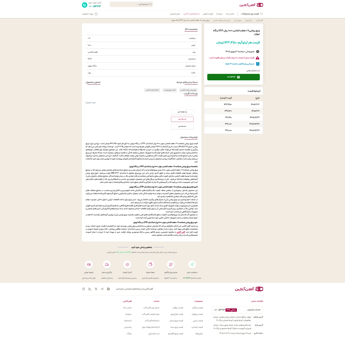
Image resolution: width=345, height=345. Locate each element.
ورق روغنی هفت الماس (221, 20)
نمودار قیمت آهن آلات (151, 314)
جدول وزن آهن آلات (151, 307)
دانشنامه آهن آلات (152, 320)
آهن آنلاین (259, 20)
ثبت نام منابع (154, 333)
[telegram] (102, 289)
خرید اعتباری (175, 14)
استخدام (128, 320)
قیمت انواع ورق (177, 314)
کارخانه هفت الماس (152, 90)
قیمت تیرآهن (177, 307)
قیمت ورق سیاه (176, 327)
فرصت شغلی (208, 14)
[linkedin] (89, 289)
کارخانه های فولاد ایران (151, 327)
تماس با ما (230, 14)
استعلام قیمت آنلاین (191, 14)
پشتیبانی (128, 327)
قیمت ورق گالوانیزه (175, 333)
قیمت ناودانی (197, 327)
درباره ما (219, 14)
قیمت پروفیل (197, 314)
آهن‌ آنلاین (181, 232)
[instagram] (83, 289)
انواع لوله (199, 333)
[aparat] (108, 289)
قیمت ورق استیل (176, 320)
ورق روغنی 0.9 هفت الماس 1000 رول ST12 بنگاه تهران (190, 20)
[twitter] (96, 289)
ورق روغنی (237, 20)
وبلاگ (129, 333)
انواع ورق (248, 20)
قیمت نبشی (198, 320)
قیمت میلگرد (197, 307)
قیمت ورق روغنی (169, 90)
